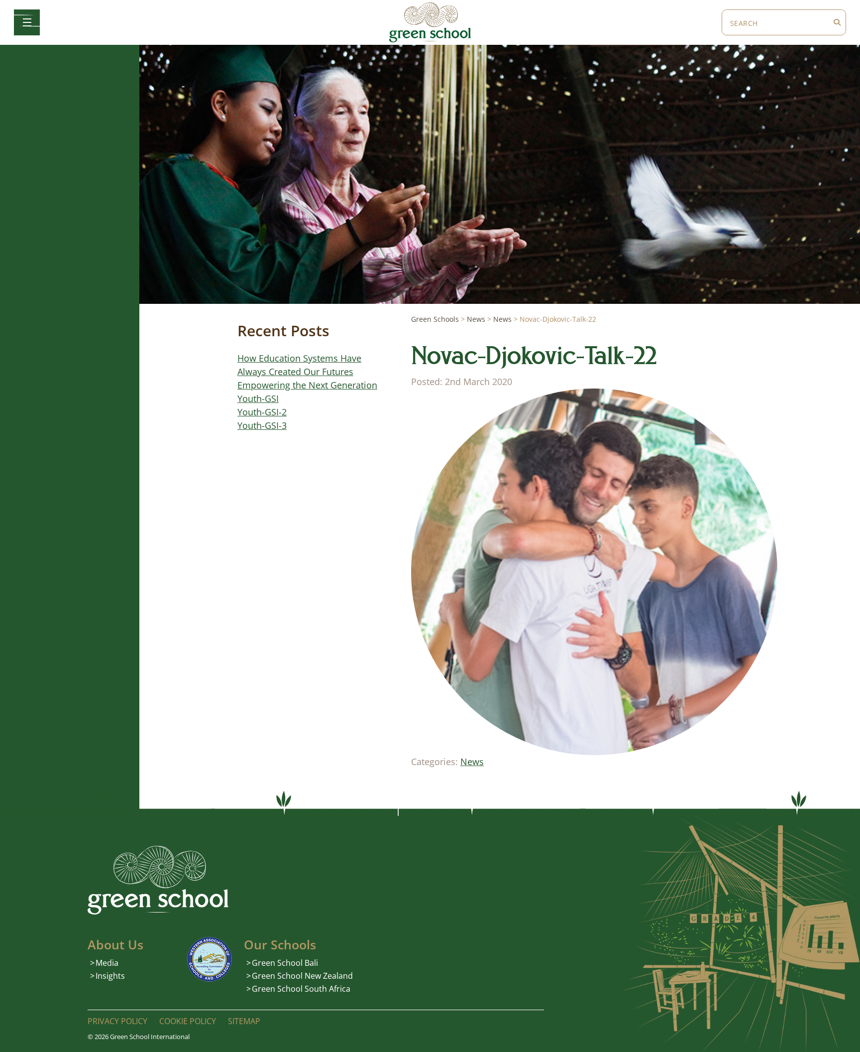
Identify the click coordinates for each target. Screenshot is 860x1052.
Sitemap (244, 1021)
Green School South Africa (301, 988)
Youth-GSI (258, 398)
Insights (110, 975)
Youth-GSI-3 (262, 425)
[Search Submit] (837, 22)
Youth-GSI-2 (262, 412)
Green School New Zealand (302, 975)
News (472, 762)
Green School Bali (285, 962)
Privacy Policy (117, 1021)
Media (107, 962)
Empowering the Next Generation (307, 385)
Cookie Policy (187, 1021)
